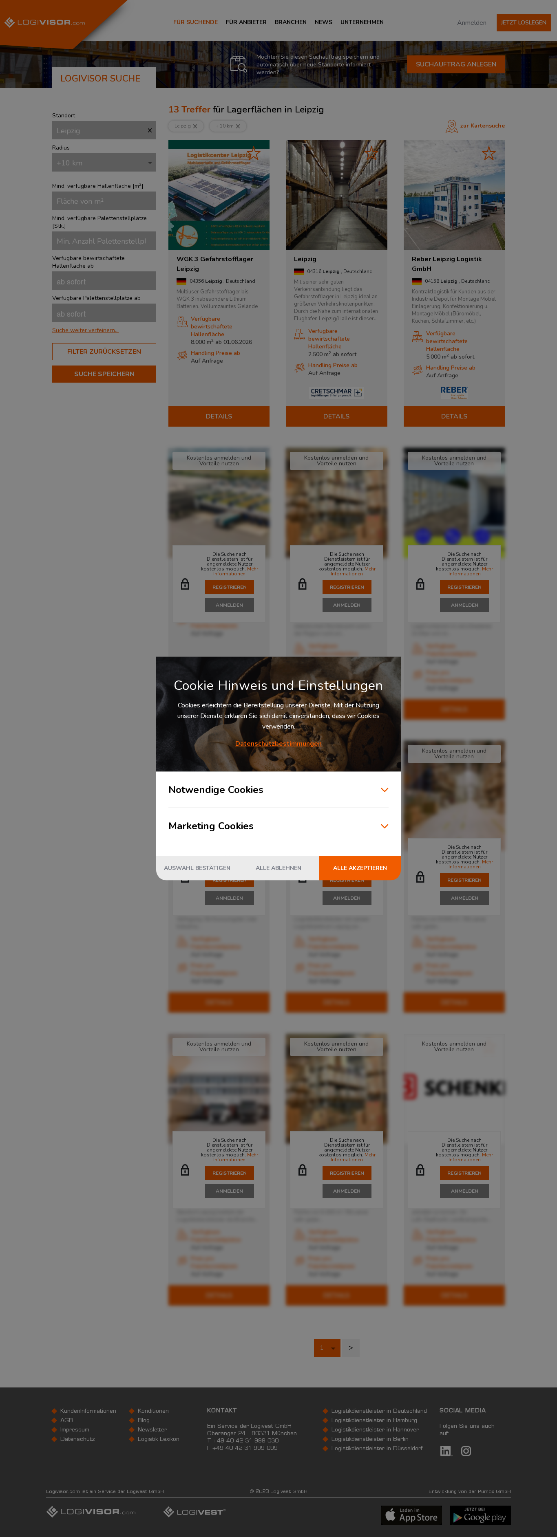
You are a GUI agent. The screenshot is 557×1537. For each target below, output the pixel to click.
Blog (144, 1421)
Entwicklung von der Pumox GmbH (470, 1491)
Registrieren (229, 587)
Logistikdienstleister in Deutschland (379, 1411)
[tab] (104, 330)
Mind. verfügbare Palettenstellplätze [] (99, 222)
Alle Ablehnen (278, 868)
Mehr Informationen (235, 571)
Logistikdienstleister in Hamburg (374, 1421)
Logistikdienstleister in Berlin (370, 1439)
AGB (66, 1421)
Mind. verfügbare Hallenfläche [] (98, 186)
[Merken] (254, 153)
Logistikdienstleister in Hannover (375, 1430)
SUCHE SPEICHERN (104, 374)
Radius (61, 148)
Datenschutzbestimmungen (278, 743)
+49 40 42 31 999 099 (245, 1448)
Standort (63, 115)
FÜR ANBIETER (246, 22)
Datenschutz (77, 1439)
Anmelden (471, 23)
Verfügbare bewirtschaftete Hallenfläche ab (88, 262)
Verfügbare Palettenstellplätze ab (96, 298)
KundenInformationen (88, 1411)
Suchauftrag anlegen (456, 64)
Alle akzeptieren (360, 868)
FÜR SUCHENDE (195, 22)
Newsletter (152, 1430)
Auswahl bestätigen (197, 868)
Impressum (74, 1430)
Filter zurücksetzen (104, 351)
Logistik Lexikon (158, 1439)
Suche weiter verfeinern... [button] (85, 330)
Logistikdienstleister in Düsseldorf (377, 1449)
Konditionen (153, 1411)
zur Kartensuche (482, 126)
